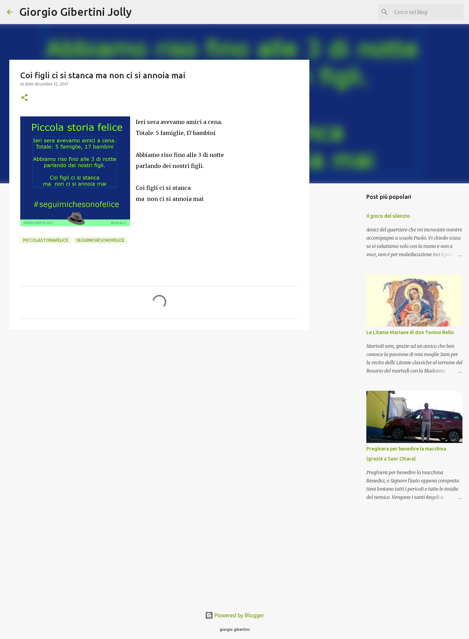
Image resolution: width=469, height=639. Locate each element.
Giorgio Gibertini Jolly (75, 11)
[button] (24, 98)
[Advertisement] (159, 388)
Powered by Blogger (238, 615)
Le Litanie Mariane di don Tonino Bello (410, 332)
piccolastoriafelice (45, 240)
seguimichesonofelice (100, 240)
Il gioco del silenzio (388, 216)
